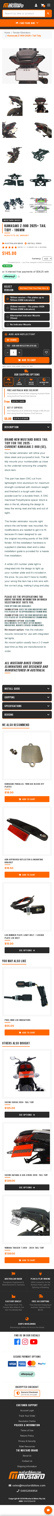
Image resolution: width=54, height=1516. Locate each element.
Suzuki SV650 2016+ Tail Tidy (19, 1102)
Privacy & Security (27, 1441)
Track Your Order (27, 1416)
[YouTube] (34, 1342)
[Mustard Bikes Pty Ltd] (13, 5)
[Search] (48, 13)
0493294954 (28, 1490)
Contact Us (27, 1461)
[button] (46, 352)
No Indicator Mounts (20, 324)
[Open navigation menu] (49, 5)
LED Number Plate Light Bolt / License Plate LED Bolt (24, 936)
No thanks (12, 339)
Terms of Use (27, 1430)
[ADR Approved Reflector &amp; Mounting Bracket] (27, 831)
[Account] (36, 5)
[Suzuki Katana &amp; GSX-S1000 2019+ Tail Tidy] (27, 1147)
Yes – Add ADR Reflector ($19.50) (21, 345)
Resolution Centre (27, 1421)
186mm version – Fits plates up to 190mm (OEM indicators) (27, 298)
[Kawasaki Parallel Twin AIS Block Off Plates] (27, 755)
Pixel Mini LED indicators (18, 1019)
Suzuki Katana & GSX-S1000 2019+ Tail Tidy (26, 1174)
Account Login (27, 1410)
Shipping (9, 697)
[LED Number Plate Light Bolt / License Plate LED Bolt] (27, 907)
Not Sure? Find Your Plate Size (33, 288)
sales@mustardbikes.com (28, 1485)
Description (11, 427)
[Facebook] (17, 1342)
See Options (25, 950)
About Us (27, 1455)
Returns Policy (27, 1436)
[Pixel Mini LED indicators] (27, 991)
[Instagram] (25, 1342)
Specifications (13, 706)
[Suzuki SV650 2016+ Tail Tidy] (27, 1074)
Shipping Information (27, 1466)
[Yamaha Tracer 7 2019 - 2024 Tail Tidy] (27, 1219)
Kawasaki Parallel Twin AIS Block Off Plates (24, 785)
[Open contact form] (48, 1510)
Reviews (8, 714)
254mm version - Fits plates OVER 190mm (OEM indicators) (27, 307)
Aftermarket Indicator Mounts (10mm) (25, 316)
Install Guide (12, 688)
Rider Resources (27, 1446)
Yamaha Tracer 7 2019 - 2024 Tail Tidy (24, 1247)
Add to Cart (28, 360)
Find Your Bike (27, 23)
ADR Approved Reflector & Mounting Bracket (24, 861)
